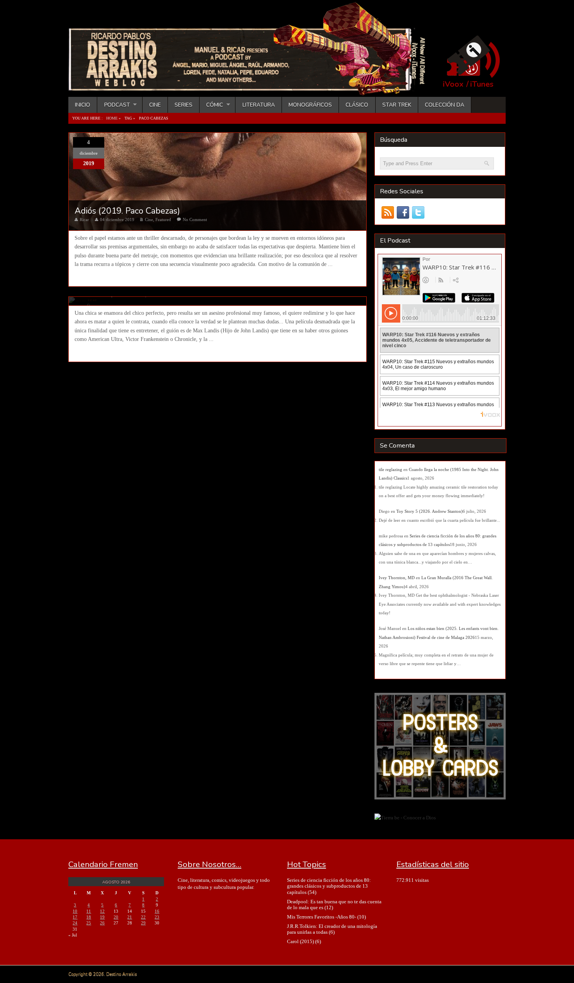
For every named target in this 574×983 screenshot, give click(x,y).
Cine (155, 105)
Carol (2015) (300, 941)
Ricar (84, 219)
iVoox (453, 84)
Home (112, 118)
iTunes (482, 84)
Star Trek (396, 105)
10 (75, 911)
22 (143, 917)
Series (184, 105)
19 (102, 917)
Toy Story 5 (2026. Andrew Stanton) (429, 511)
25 (88, 923)
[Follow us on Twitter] (418, 212)
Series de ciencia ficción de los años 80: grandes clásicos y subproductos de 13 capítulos (329, 886)
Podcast (113, 105)
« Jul (72, 935)
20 (116, 917)
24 (75, 923)
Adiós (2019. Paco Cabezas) (127, 211)
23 (157, 917)
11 (88, 911)
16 (157, 911)
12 (102, 911)
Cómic (211, 105)
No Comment (195, 219)
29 (143, 923)
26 (102, 923)
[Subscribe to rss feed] (387, 212)
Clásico (357, 105)
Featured (163, 219)
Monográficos (310, 105)
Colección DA (444, 105)
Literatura (258, 105)
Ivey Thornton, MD (397, 577)
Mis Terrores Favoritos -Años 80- (321, 917)
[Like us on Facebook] (402, 212)
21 (129, 917)
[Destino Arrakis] (252, 88)
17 (75, 917)
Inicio (82, 105)
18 (88, 917)
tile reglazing (390, 469)
